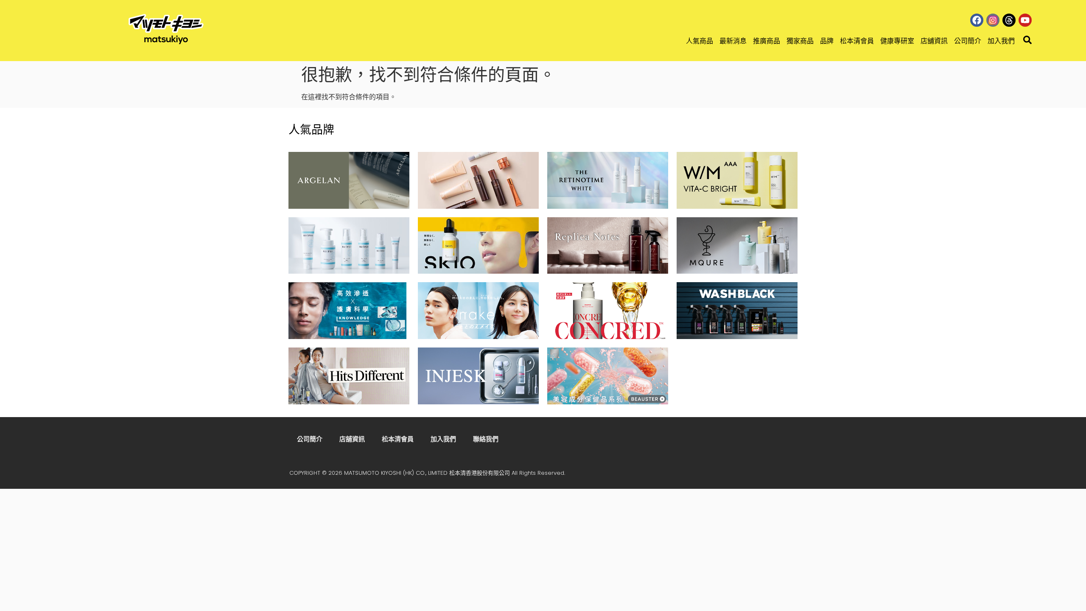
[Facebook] (976, 20)
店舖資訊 (934, 41)
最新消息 (733, 41)
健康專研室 (897, 41)
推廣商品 (766, 41)
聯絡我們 (485, 439)
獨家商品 (800, 41)
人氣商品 (699, 41)
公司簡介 (967, 41)
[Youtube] (1025, 20)
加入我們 (1001, 41)
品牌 (827, 41)
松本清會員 (857, 41)
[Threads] (1009, 20)
